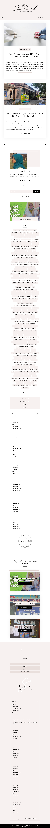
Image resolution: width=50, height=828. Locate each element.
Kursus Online (16, 319)
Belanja (13, 264)
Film (33, 287)
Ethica (14, 282)
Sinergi (25, 362)
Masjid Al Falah (19, 328)
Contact (25, 669)
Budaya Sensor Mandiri (18, 271)
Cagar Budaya (34, 271)
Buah (24, 239)
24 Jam (29, 250)
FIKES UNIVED (30, 282)
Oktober (16, 426)
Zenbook (34, 385)
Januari (16, 469)
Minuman (20, 335)
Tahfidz (13, 371)
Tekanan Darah (18, 373)
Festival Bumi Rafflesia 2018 (23, 287)
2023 (14, 446)
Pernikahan (17, 250)
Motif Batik (27, 335)
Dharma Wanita (34, 278)
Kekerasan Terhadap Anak (21, 305)
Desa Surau (26, 278)
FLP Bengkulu (29, 241)
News (20, 232)
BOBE (34, 237)
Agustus (16, 450)
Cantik (27, 273)
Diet (14, 280)
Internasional (16, 298)
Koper (16, 314)
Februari (16, 467)
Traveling (14, 378)
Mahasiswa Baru (30, 323)
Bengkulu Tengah (16, 239)
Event (23, 282)
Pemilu (15, 344)
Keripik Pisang (17, 310)
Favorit (36, 241)
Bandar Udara (23, 262)
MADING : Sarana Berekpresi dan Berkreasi (25, 626)
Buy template (25, 671)
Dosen (24, 280)
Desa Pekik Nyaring (16, 278)
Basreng (36, 262)
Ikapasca (11, 825)
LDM (22, 319)
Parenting (14, 234)
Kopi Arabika (23, 314)
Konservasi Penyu (32, 312)
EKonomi (29, 280)
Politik (33, 351)
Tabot (35, 369)
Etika (19, 282)
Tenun (25, 373)
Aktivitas (21, 255)
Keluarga (32, 305)
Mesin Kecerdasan (18, 330)
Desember (16, 507)
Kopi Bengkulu (16, 246)
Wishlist (28, 385)
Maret (15, 422)
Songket (26, 364)
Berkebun (31, 266)
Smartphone (18, 364)
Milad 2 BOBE (27, 332)
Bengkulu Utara (28, 264)
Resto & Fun (25, 355)
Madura (23, 323)
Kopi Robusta (31, 314)
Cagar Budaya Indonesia (17, 273)
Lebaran (36, 319)
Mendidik (33, 328)
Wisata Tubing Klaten (18, 385)
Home (25, 664)
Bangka (30, 262)
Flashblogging (18, 289)
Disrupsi (18, 280)
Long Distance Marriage (32, 321)
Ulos (15, 380)
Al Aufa (27, 255)
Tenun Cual (32, 373)
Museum (17, 237)
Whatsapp (33, 380)
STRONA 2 (25, 407)
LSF (26, 319)
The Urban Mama (18, 376)
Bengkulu (21, 230)
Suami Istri (24, 369)
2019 (14, 482)
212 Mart (24, 250)
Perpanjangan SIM (19, 348)
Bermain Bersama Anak (21, 269)
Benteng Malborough (21, 266)
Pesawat (34, 348)
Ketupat (25, 310)
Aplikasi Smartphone (30, 257)
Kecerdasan (29, 303)
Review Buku (33, 355)
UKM (37, 378)
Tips (24, 232)
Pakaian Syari (32, 339)
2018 (14, 505)
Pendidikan (34, 230)
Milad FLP (34, 332)
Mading (17, 323)
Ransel (36, 353)
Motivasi (34, 335)
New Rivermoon (34, 337)
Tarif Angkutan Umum (29, 371)
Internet (24, 298)
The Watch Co (27, 376)
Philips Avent (18, 351)
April (15, 475)
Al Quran (28, 237)
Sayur (26, 360)
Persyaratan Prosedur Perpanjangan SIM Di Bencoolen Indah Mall (25, 603)
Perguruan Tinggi (31, 344)
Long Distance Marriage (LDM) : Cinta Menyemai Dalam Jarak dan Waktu (24, 55)
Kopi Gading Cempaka (26, 246)
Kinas (29, 310)
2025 (13, 415)
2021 (13, 463)
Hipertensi (14, 294)
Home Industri (22, 294)
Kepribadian (35, 307)
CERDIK (27, 271)
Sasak (22, 360)
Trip (27, 378)
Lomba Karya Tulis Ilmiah (17, 321)
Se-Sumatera (33, 360)
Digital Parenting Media (18, 241)
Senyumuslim (17, 362)
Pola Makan (27, 351)
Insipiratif (35, 296)
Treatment (21, 378)
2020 (14, 471)
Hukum (22, 296)
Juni (15, 437)
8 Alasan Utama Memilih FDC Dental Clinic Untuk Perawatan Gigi (25, 218)
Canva (31, 273)
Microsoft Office (17, 332)
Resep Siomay (16, 355)
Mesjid (26, 330)
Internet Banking (33, 298)
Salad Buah (16, 360)
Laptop (30, 319)
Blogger (36, 234)
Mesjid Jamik (33, 330)
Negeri (26, 337)
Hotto (29, 294)
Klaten (35, 310)
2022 (13, 456)
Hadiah (22, 291)
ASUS (34, 250)
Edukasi (35, 280)
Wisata (22, 237)
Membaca (26, 328)
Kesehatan (14, 232)
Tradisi (34, 376)
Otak (26, 339)
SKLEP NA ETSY (25, 398)
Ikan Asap (28, 296)
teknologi (21, 234)
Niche (15, 339)
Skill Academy (32, 362)
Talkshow (19, 371)
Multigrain (15, 337)
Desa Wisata (35, 239)
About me (25, 666)
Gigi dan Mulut (15, 291)
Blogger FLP (32, 269)
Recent (15, 230)
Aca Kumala (23, 253)
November (16, 484)
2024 (14, 424)
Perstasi (27, 348)
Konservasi (23, 312)
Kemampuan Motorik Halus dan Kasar (21, 307)
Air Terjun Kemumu (33, 253)
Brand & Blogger (25, 401)
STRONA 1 (25, 404)
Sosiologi (32, 364)
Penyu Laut (22, 344)
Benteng (36, 264)
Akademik (14, 255)
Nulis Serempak (32, 248)
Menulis (24, 248)
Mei (15, 439)
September (17, 420)
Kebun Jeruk (21, 303)
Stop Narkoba (16, 369)
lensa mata (25, 387)
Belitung (19, 264)
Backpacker (15, 262)
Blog (31, 234)
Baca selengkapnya (25, 73)
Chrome (37, 273)
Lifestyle (35, 232)
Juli (15, 452)
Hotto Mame (36, 294)
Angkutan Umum (19, 257)
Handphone (29, 291)
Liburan (36, 246)
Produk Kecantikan (17, 353)
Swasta (31, 369)
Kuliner (29, 232)
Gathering (33, 289)
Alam (32, 255)
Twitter (32, 378)
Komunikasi (16, 312)
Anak (36, 255)
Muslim (21, 337)
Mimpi (15, 335)
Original (21, 339)
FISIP (36, 282)
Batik (27, 234)
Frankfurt (26, 289)
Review (27, 230)
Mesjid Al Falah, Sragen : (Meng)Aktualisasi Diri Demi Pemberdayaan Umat (25, 114)
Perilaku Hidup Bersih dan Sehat (24, 346)
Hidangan (36, 291)
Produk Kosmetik (28, 353)
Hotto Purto (15, 296)
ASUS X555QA (15, 253)
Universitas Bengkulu (24, 380)
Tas (38, 371)
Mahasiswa (17, 248)
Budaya (28, 239)
